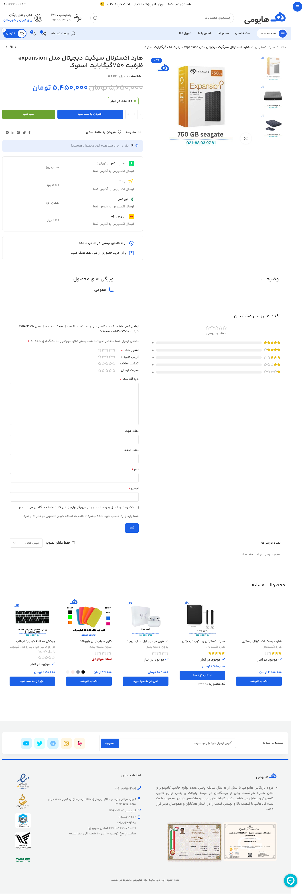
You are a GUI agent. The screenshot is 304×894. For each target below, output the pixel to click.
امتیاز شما (130, 350)
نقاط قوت (132, 431)
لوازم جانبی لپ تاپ (42, 647)
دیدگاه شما (129, 379)
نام (135, 469)
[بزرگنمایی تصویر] (245, 138)
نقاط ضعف (131, 450)
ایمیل (133, 488)
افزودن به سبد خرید (90, 114)
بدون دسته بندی (157, 647)
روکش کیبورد (19, 647)
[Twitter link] (24, 132)
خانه (283, 47)
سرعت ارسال (129, 371)
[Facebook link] (29, 132)
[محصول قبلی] (15, 47)
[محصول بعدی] (6, 47)
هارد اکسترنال (264, 47)
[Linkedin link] (13, 132)
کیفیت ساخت (129, 364)
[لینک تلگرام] (7, 132)
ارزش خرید (131, 357)
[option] (273, 67)
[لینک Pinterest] (18, 132)
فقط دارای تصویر (58, 542)
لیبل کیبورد (46, 651)
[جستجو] (95, 18)
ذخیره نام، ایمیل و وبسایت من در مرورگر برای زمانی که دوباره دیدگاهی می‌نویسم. (76, 507)
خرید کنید (28, 114)
